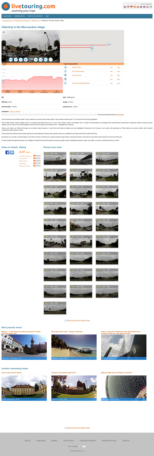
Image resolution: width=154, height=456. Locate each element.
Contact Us (125, 440)
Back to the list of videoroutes (78, 320)
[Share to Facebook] (7, 154)
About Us (27, 440)
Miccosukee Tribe (76, 75)
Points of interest (35, 16)
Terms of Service (68, 440)
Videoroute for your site (109, 440)
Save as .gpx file (15, 111)
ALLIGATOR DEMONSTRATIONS (81, 83)
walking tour (36, 20)
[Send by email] (12, 154)
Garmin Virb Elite (119, 114)
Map (47, 16)
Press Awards (41, 440)
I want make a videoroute (88, 440)
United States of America (22, 20)
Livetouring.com (7, 20)
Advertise (54, 440)
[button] (109, 44)
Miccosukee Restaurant (78, 71)
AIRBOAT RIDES (76, 67)
